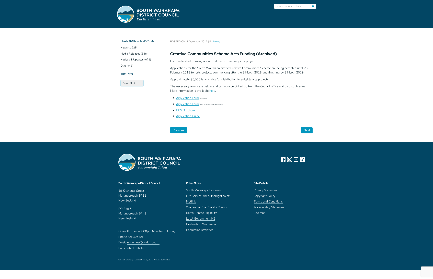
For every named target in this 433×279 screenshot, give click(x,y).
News (124, 47)
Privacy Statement (266, 190)
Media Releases (130, 54)
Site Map (259, 213)
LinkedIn (308, 159)
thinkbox (166, 260)
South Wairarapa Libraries (203, 190)
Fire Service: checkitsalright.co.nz (208, 196)
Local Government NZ (200, 219)
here (212, 91)
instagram (289, 159)
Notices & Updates (132, 59)
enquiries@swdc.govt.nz (143, 243)
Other (124, 66)
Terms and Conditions (268, 202)
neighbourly (302, 159)
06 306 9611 (137, 237)
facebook (283, 159)
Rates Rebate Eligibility (201, 213)
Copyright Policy (264, 196)
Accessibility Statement (269, 207)
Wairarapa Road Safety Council (206, 207)
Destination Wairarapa (201, 224)
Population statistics (199, 230)
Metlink (191, 202)
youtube (296, 159)
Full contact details (131, 248)
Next (307, 130)
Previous (178, 130)
